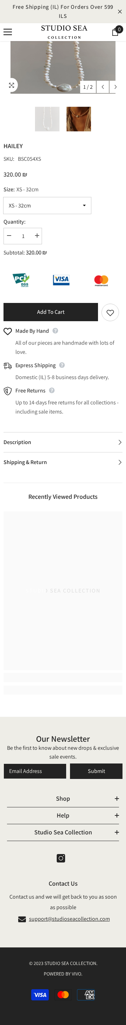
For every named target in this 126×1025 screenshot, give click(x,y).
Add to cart (50, 312)
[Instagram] (61, 858)
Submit (96, 771)
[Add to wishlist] (110, 312)
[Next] (116, 87)
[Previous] (103, 87)
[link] (63, 677)
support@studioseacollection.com (69, 918)
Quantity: (15, 221)
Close (119, 11)
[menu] (8, 32)
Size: (21, 189)
